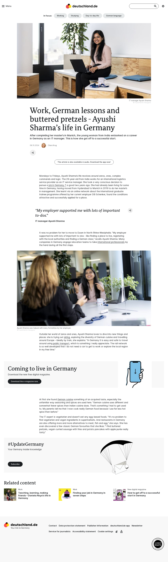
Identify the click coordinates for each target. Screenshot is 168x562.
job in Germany (56, 185)
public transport (61, 343)
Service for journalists (59, 531)
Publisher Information (97, 525)
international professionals (111, 242)
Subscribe (15, 464)
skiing (67, 337)
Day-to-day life (92, 16)
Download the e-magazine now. (24, 381)
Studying (75, 16)
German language (114, 16)
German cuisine (65, 399)
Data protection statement (72, 525)
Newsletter (137, 525)
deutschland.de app (120, 525)
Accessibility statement (84, 531)
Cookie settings (105, 531)
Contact (53, 525)
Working (60, 16)
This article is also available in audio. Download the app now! (84, 162)
